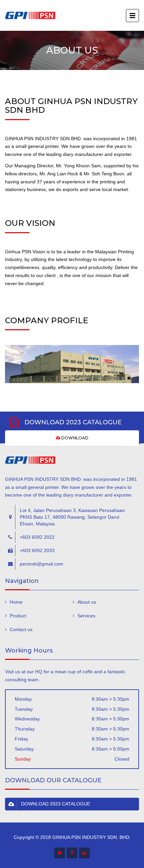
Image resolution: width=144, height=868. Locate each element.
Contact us (21, 629)
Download (74, 437)
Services (86, 615)
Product (18, 615)
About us (86, 602)
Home (16, 602)
